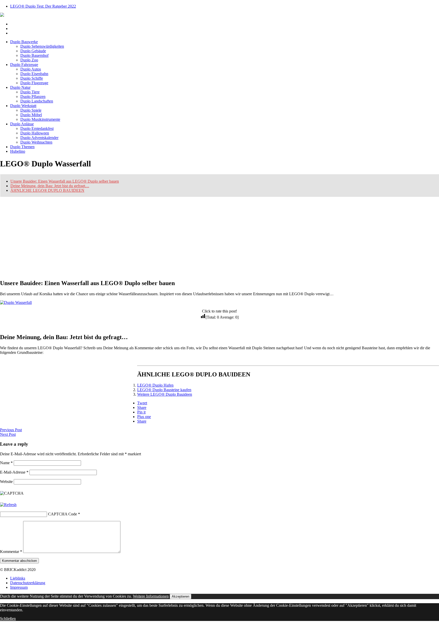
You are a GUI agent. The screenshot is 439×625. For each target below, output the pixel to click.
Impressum (19, 587)
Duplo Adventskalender (39, 137)
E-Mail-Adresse (14, 472)
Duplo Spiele (30, 110)
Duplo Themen (22, 147)
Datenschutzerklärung (27, 583)
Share (141, 407)
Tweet (142, 403)
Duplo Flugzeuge (34, 83)
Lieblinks (17, 578)
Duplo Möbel (31, 115)
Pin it (141, 412)
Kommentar (11, 551)
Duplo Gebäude (33, 51)
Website (6, 481)
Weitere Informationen (151, 596)
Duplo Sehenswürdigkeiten (42, 46)
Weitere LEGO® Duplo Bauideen (164, 394)
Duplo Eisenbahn (34, 74)
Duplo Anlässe (22, 124)
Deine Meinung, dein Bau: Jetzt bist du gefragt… (49, 186)
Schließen (8, 618)
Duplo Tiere (30, 92)
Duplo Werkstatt (23, 105)
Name (6, 463)
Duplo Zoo (29, 60)
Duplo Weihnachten (36, 142)
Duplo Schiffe (31, 78)
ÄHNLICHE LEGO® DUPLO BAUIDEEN (47, 190)
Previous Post (11, 430)
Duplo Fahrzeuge (24, 64)
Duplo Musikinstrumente (40, 119)
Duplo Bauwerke (24, 42)
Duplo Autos (30, 69)
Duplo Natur (20, 87)
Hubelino (17, 151)
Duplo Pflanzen (32, 96)
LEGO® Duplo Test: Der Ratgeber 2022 (43, 6)
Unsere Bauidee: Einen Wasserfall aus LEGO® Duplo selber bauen (64, 181)
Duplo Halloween (34, 133)
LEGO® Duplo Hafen (155, 385)
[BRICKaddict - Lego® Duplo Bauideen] (2, 15)
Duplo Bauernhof (34, 55)
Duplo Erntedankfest (37, 128)
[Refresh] (8, 504)
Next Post (8, 434)
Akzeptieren (180, 596)
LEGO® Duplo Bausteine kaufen (164, 390)
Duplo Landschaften (36, 101)
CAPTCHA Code (62, 514)
